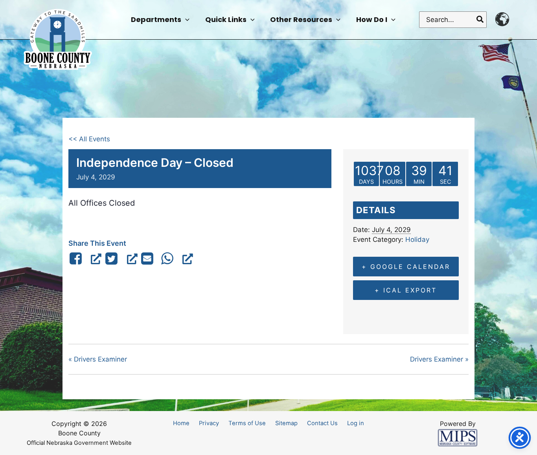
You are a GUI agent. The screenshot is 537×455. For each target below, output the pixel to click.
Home (181, 423)
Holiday (417, 239)
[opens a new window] (84, 258)
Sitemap (286, 423)
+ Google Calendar (406, 266)
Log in (355, 423)
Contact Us (322, 423)
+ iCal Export (406, 290)
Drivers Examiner (97, 359)
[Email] (147, 258)
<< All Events (89, 139)
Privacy (209, 423)
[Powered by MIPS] (457, 437)
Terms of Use (247, 423)
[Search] (480, 19)
